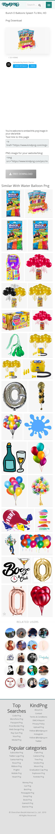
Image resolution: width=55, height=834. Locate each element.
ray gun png (16, 733)
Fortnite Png (38, 776)
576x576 (7, 615)
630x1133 (7, 279)
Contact (38, 713)
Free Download (22, 174)
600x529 (29, 438)
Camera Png (38, 756)
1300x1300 (8, 329)
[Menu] (49, 5)
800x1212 (40, 530)
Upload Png (38, 727)
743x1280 (7, 553)
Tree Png (39, 759)
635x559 (7, 581)
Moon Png (38, 766)
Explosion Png (38, 773)
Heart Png (16, 776)
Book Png (27, 799)
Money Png (28, 782)
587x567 (30, 216)
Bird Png (27, 789)
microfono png (16, 719)
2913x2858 (35, 356)
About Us (38, 710)
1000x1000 (34, 249)
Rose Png (16, 763)
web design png (16, 729)
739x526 (7, 530)
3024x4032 (35, 410)
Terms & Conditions (38, 716)
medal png (16, 739)
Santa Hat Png (16, 759)
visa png (16, 736)
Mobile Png (16, 773)
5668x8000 (8, 505)
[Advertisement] (27, 98)
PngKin (16, 769)
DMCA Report (38, 720)
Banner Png (27, 806)
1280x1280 (34, 306)
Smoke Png (39, 763)
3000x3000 (8, 216)
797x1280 (33, 505)
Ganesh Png (27, 803)
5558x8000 (34, 615)
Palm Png (38, 752)
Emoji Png (27, 796)
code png (16, 715)
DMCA (32, 66)
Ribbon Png (16, 766)
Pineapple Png (27, 792)
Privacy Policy (39, 723)
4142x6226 (34, 471)
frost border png (16, 726)
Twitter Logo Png (16, 756)
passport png (16, 722)
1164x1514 (8, 471)
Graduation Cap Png (38, 769)
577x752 (7, 438)
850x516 (25, 553)
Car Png (27, 786)
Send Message (20, 66)
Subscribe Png (16, 752)
